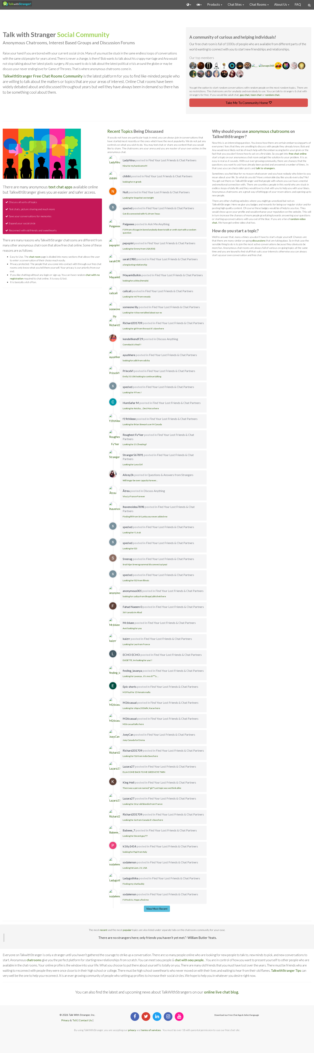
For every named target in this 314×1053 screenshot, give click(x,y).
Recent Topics (120, 131)
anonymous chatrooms (269, 131)
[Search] (309, 5)
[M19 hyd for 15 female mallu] (112, 685)
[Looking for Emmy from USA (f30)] (114, 243)
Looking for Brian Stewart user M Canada (142, 424)
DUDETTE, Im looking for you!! (137, 660)
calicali (127, 291)
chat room (35, 256)
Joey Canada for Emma (134, 740)
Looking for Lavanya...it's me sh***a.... (141, 676)
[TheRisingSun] (278, 65)
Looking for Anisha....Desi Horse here (141, 408)
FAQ (298, 4)
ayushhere (129, 355)
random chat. (272, 94)
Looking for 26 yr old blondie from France (142, 804)
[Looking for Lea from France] (112, 639)
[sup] (193, 65)
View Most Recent (157, 908)
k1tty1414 (129, 846)
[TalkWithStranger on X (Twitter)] (146, 1016)
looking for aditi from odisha (136, 360)
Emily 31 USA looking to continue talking (142, 376)
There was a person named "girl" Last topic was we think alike (152, 788)
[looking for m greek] (113, 176)
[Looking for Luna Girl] (119, 455)
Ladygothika (130, 878)
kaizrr (126, 638)
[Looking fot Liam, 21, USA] (115, 862)
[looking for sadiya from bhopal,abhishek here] (118, 591)
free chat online (298, 153)
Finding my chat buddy (133, 883)
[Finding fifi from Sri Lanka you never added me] (119, 507)
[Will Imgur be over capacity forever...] (112, 474)
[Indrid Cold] (239, 73)
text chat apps (60, 187)
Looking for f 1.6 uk (132, 532)
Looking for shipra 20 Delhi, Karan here (141, 708)
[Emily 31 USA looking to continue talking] (114, 371)
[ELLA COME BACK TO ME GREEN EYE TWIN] (115, 767)
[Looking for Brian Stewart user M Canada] (115, 419)
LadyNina (129, 160)
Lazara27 (128, 766)
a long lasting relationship (135, 264)
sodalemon (129, 862)
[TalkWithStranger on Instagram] (168, 1016)
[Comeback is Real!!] (112, 338)
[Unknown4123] (286, 65)
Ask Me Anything (159, 224)
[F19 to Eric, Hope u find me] (115, 894)
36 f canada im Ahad (132, 612)
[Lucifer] (224, 73)
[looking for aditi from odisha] (115, 355)
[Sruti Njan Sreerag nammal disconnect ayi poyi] (112, 558)
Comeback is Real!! (132, 344)
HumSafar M (131, 402)
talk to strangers (265, 168)
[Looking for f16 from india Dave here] (118, 751)
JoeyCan (128, 734)
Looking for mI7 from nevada (136, 296)
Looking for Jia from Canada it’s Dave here (143, 820)
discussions (258, 240)
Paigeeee (128, 224)
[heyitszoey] (294, 65)
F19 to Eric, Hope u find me (136, 899)
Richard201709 (132, 323)
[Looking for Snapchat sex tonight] (112, 191)
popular (127, 929)
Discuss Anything (167, 339)
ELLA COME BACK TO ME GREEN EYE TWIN (144, 772)
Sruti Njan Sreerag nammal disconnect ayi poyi (145, 564)
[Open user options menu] (189, 4)
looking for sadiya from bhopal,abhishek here (144, 596)
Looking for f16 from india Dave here (140, 756)
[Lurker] (209, 65)
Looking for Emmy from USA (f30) (139, 248)
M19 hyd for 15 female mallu (136, 692)
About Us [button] (280, 4)
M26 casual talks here (133, 724)
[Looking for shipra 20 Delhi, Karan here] (116, 703)
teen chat (256, 94)
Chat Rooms (258, 4)
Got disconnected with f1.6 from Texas (141, 213)
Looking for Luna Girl (133, 464)
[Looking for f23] (112, 542)
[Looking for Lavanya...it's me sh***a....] (118, 671)
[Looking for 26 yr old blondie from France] (115, 799)
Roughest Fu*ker (133, 434)
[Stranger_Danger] (193, 73)
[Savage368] (267, 65)
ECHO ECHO (131, 654)
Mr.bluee (128, 622)
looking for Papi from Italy (135, 851)
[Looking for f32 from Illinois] (112, 574)
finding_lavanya (132, 670)
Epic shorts (129, 686)
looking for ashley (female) (135, 280)
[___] (255, 65)
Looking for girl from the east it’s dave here (143, 328)
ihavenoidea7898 (133, 506)
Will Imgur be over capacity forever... (140, 480)
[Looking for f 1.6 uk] (112, 526)
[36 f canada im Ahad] (112, 606)
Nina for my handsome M (135, 165)
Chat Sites (235, 4)
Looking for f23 (130, 548)
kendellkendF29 (133, 339)
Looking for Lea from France (136, 644)
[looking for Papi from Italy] (112, 845)
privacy (132, 1030)
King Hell (128, 782)
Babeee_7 (129, 830)
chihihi (127, 176)
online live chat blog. (221, 992)
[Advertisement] (157, 18)
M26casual (130, 702)
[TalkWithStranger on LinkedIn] (157, 1016)
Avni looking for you (132, 628)
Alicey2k (128, 475)
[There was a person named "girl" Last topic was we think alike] (112, 781)
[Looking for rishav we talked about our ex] (114, 311)
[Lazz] (301, 65)
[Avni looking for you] (114, 623)
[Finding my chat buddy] (116, 878)
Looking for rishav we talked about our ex (142, 312)
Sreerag (127, 559)
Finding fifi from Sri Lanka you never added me (145, 516)
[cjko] (240, 65)
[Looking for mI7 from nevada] (113, 291)
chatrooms (34, 960)
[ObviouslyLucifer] (209, 73)
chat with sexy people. (190, 960)
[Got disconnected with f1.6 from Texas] (112, 207)
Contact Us (85, 1020)
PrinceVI (128, 371)
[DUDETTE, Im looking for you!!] (112, 653)
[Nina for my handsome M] (115, 160)
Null (125, 192)
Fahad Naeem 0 (132, 606)
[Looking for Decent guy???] (115, 831)
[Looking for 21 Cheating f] (115, 439)
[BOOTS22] (201, 73)
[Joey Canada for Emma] (114, 735)
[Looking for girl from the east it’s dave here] (118, 323)
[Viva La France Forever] (112, 491)
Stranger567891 (133, 455)
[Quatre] (248, 65)
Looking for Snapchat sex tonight (138, 197)
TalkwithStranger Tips (286, 970)
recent (103, 929)
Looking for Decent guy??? (135, 836)
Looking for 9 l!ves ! (132, 392)
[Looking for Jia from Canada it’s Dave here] (118, 815)
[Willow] (217, 65)
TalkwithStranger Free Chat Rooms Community (43, 76)
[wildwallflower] (232, 73)
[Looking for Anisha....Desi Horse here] (112, 402)
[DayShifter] (232, 65)
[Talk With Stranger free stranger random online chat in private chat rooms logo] (17, 3)
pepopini (128, 243)
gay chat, (245, 94)
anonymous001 (132, 590)
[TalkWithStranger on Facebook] (134, 1016)
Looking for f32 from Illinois (136, 580)
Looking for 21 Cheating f (135, 444)
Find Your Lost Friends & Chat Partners (172, 160)
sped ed (127, 208)
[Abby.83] (217, 73)
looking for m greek (132, 181)
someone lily (130, 307)
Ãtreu (126, 490)
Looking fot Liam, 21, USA (135, 867)
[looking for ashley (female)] (117, 275)
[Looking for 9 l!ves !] (112, 386)
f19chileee (129, 418)
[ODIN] (201, 65)
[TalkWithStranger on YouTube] (179, 1016)
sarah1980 (129, 259)
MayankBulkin (132, 275)
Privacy (65, 1020)
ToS (74, 1020)
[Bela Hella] (224, 65)
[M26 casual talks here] (116, 719)
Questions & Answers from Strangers (170, 475)
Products (213, 4)
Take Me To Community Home (247, 103)
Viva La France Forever (134, 496)
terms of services (151, 1030)
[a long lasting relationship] (115, 259)
